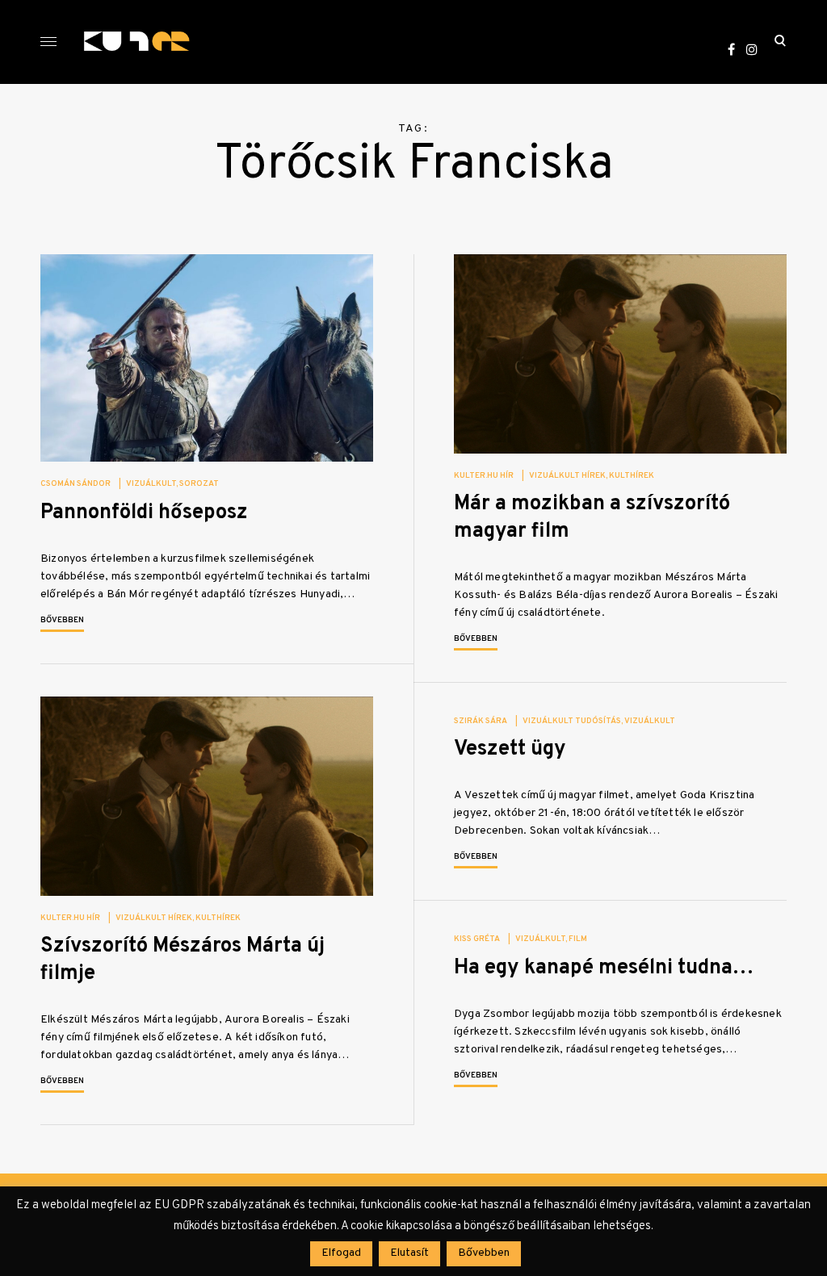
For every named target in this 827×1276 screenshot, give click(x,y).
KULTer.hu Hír (484, 476)
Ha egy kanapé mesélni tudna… (604, 968)
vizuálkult (151, 484)
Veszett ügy (510, 749)
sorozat (199, 484)
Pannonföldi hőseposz (144, 513)
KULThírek (631, 476)
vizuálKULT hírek (567, 476)
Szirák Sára (480, 721)
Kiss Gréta (477, 939)
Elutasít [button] (409, 1253)
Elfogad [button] (341, 1253)
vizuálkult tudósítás (572, 721)
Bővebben (62, 620)
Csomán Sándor (75, 484)
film (578, 939)
